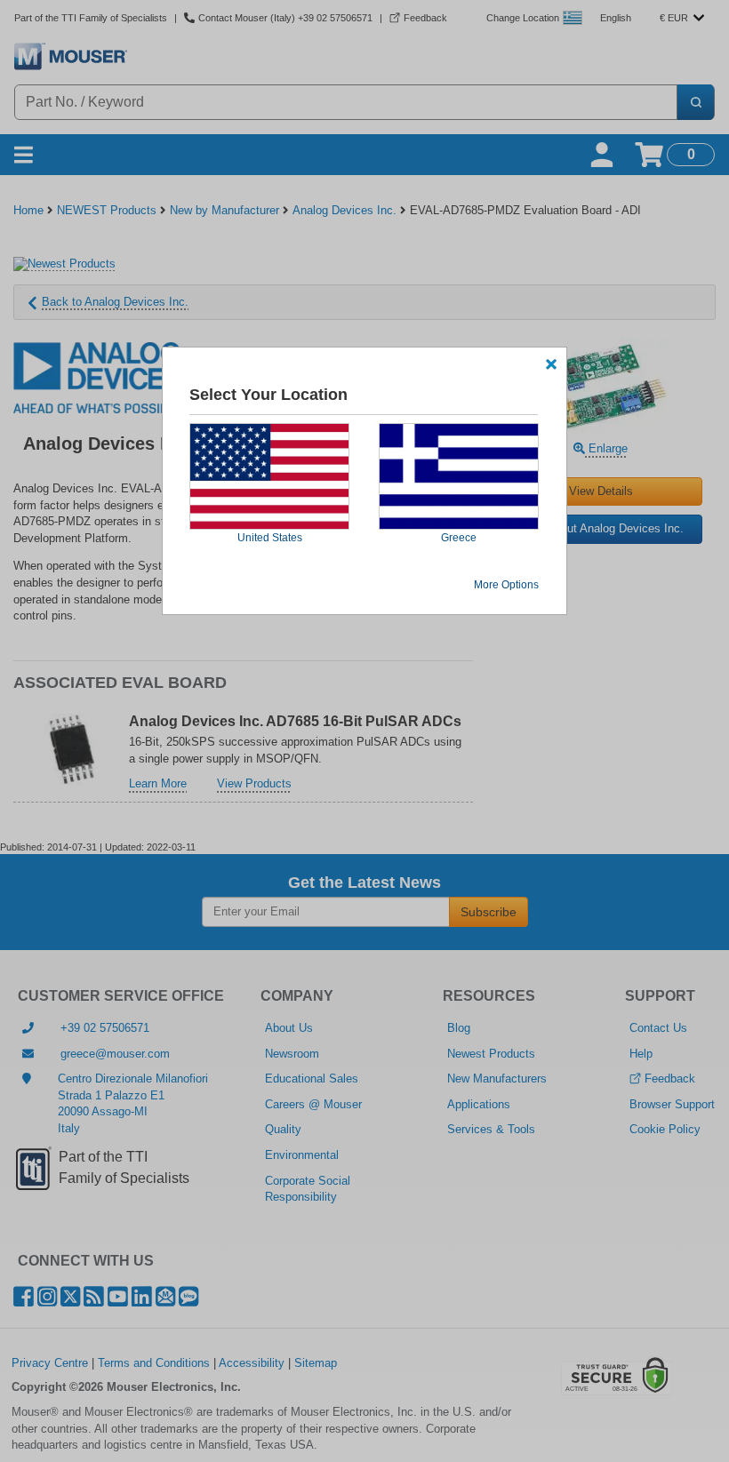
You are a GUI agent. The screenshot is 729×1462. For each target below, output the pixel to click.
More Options (506, 585)
